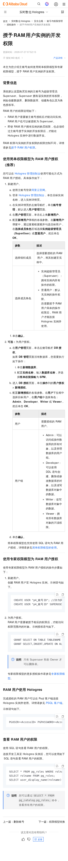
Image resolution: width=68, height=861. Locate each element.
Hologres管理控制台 (27, 173)
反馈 (40, 839)
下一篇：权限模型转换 (52, 821)
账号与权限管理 (55, 20)
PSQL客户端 (54, 703)
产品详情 (58, 57)
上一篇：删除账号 (13, 821)
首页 (5, 21)
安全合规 (38, 20)
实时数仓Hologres (20, 20)
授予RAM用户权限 (23, 147)
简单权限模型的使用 (44, 547)
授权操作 (11, 24)
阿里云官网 (38, 190)
